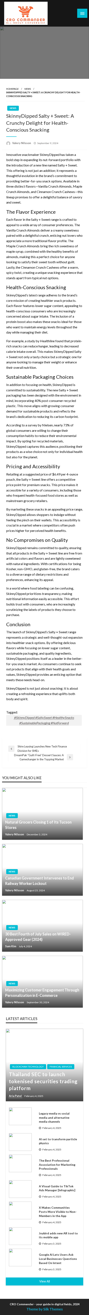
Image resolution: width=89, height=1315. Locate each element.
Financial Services (61, 1066)
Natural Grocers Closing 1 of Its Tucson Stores (38, 825)
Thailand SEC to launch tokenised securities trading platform (43, 1081)
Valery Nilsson (22, 143)
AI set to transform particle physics (58, 1141)
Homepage (12, 88)
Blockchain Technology (28, 1066)
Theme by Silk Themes (44, 1309)
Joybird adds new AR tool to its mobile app (58, 1235)
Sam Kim (11, 946)
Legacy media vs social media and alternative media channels (54, 1117)
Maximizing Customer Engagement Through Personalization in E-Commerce (42, 992)
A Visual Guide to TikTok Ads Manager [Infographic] (57, 1188)
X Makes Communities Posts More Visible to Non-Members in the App (58, 1211)
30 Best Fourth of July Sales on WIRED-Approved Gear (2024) (38, 936)
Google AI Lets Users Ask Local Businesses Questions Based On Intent (58, 1258)
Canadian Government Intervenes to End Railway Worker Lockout (39, 881)
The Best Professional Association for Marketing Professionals (57, 1164)
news (27, 88)
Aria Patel (15, 1096)
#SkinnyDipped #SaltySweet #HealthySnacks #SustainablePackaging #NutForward (44, 720)
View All (44, 1281)
